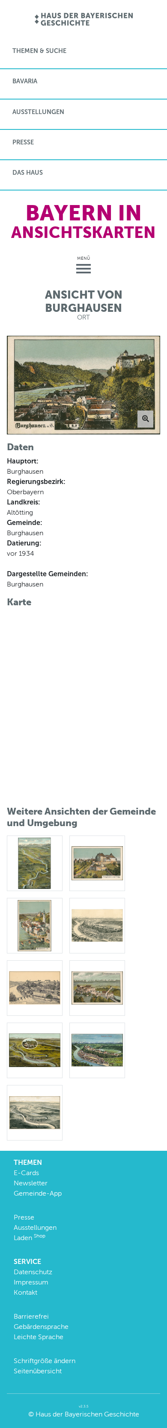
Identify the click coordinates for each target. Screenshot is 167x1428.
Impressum (31, 1282)
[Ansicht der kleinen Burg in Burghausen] (97, 862)
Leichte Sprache (38, 1336)
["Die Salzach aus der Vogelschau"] (34, 862)
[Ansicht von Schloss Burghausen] (97, 987)
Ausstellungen (38, 112)
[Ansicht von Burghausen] (34, 925)
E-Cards (26, 1172)
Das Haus (27, 172)
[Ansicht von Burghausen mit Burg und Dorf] (97, 925)
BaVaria (24, 81)
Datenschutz (33, 1272)
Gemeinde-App (38, 1193)
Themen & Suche (39, 51)
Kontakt (25, 1292)
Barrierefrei (31, 1316)
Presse (23, 142)
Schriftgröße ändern (44, 1360)
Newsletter (31, 1183)
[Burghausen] (34, 1049)
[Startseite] (83, 19)
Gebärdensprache (41, 1326)
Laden (29, 1237)
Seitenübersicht (38, 1371)
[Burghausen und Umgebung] (34, 1112)
